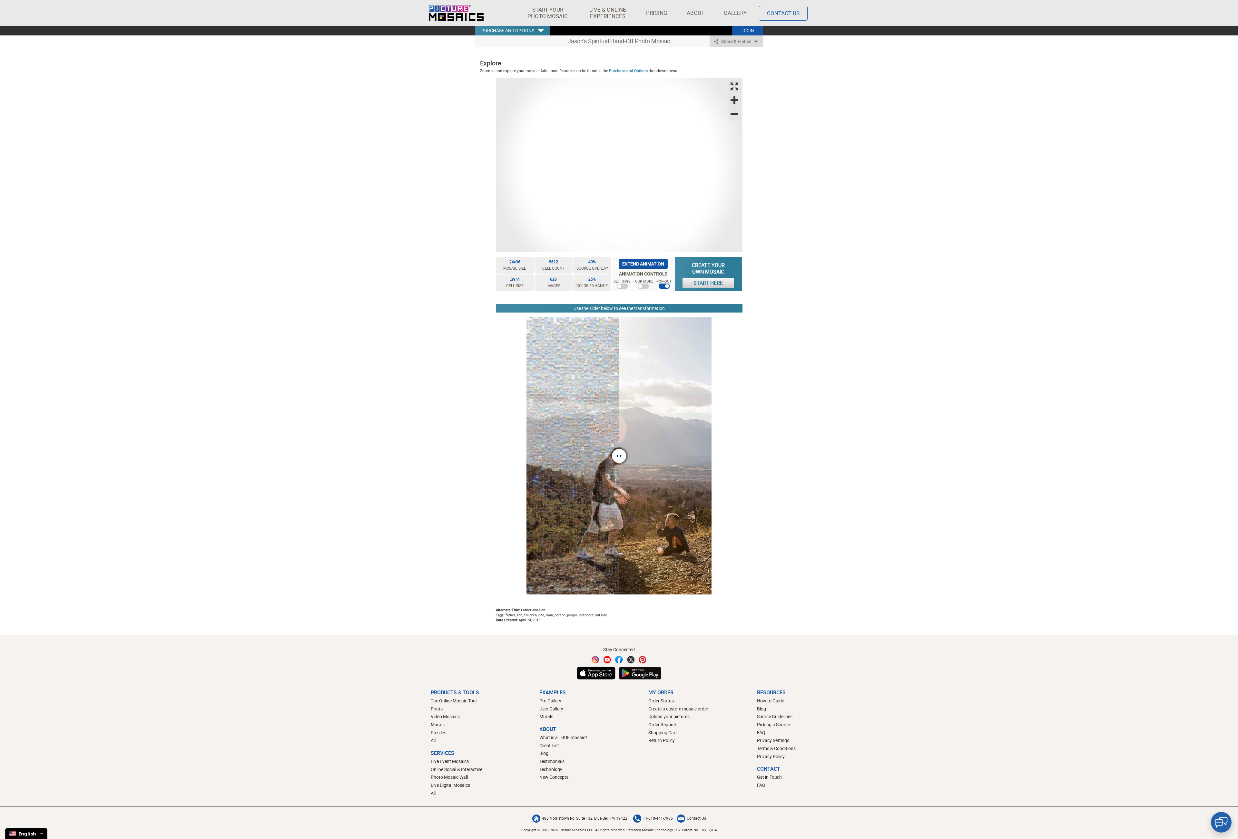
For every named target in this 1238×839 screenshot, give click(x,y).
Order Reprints (662, 724)
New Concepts (553, 777)
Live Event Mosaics (450, 761)
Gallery (735, 12)
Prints (437, 709)
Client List (549, 745)
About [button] (695, 12)
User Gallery (551, 709)
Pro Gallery (550, 701)
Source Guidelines (774, 716)
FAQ (761, 732)
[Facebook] (619, 659)
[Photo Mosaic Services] (456, 13)
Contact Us (783, 13)
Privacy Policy (771, 756)
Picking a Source (773, 724)
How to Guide (770, 701)
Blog (543, 753)
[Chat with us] (1221, 822)
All (433, 740)
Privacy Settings (773, 740)
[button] (547, 13)
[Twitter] (631, 659)
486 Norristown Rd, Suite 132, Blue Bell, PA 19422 (584, 818)
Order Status (661, 701)
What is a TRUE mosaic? (563, 737)
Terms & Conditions (776, 748)
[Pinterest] (642, 659)
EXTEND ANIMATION (643, 264)
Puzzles (438, 732)
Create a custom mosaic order (678, 709)
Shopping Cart (662, 732)
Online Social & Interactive (456, 769)
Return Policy (661, 740)
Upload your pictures (669, 716)
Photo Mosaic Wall (449, 777)
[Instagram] (595, 659)
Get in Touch (769, 777)
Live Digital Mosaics (450, 785)
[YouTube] (607, 659)
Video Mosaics (445, 716)
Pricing (656, 12)
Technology (550, 769)
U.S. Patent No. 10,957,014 (695, 829)
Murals (438, 724)
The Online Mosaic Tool (454, 701)
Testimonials (552, 761)
